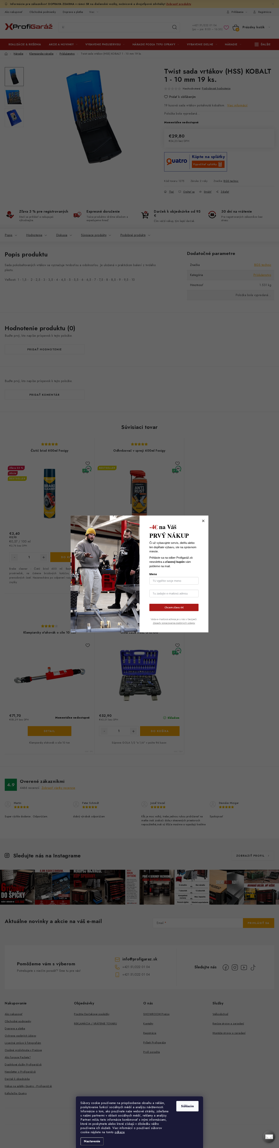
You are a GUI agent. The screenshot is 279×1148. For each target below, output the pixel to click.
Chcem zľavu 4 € (174, 607)
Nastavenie (92, 1141)
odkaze (120, 1132)
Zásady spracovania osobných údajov (174, 622)
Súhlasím (187, 1106)
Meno (153, 574)
